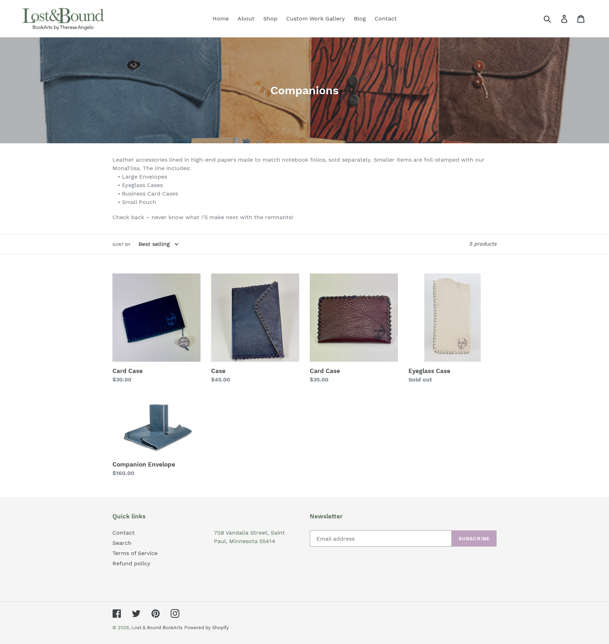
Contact (123, 532)
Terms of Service (135, 553)
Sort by (121, 244)
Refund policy (131, 563)
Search (121, 543)
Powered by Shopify (206, 627)
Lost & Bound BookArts (157, 627)
